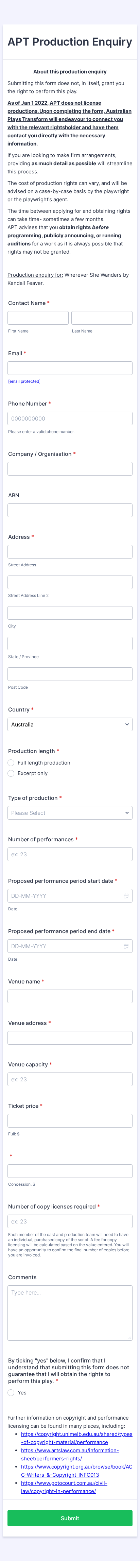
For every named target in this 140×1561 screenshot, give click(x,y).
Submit (70, 1518)
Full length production (44, 762)
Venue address (29, 1022)
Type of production (35, 797)
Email (17, 353)
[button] (126, 896)
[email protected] (24, 381)
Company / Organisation (42, 453)
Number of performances (43, 839)
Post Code (18, 687)
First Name (18, 330)
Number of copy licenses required (54, 1206)
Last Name (82, 330)
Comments (22, 1277)
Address (21, 536)
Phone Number (29, 403)
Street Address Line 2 (28, 595)
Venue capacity (30, 1064)
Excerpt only (33, 773)
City (12, 626)
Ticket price (25, 1105)
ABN (13, 495)
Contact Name (29, 302)
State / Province (23, 656)
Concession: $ (21, 1184)
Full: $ (14, 1133)
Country (21, 709)
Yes (22, 1392)
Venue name (26, 981)
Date (12, 908)
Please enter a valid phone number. (41, 431)
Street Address (22, 564)
